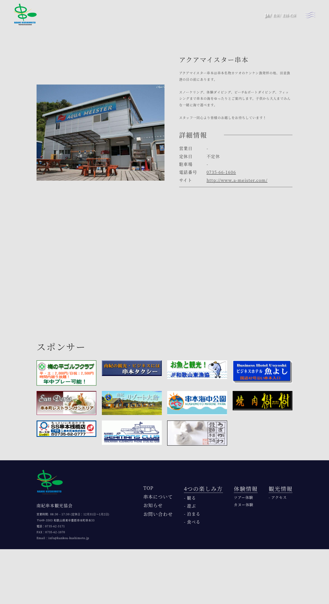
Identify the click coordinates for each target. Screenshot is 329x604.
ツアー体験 (243, 497)
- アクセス (278, 497)
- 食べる (192, 522)
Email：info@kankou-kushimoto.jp (63, 538)
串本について (158, 496)
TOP (148, 487)
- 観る (190, 498)
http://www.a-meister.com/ (237, 180)
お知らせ (153, 505)
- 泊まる (192, 514)
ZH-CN (289, 15)
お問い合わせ (158, 514)
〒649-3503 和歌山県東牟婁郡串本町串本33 (66, 520)
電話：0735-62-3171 (51, 526)
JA (267, 15)
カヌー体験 (243, 504)
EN (276, 15)
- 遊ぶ (190, 506)
